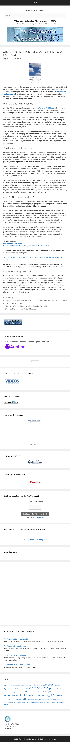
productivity (18, 702)
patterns (59, 300)
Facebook (40, 692)
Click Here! (60, 267)
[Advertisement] (9, 592)
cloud (61, 689)
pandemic (12, 702)
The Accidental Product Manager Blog (17, 665)
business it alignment (16, 689)
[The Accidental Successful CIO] (35, 423)
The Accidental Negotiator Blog (15, 655)
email (35, 692)
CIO (31, 688)
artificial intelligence (37, 685)
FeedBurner (40, 517)
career (24, 689)
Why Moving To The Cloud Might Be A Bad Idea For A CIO (26, 306)
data (26, 692)
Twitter (6, 704)
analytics (27, 685)
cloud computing (9, 692)
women (10, 704)
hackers (52, 692)
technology (60, 702)
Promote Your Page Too (35, 444)
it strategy (38, 699)
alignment (17, 685)
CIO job (38, 688)
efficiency (36, 300)
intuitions (43, 300)
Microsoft (54, 699)
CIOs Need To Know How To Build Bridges (20, 309)
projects (24, 702)
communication (20, 692)
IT (25, 699)
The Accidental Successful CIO (35, 21)
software (46, 702)
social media (39, 702)
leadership (45, 699)
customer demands (24, 300)
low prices (51, 300)
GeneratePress (51, 739)
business (50, 684)
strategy (52, 702)
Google (47, 692)
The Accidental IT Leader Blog (15, 646)
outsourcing (7, 702)
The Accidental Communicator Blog (16, 639)
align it (12, 685)
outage (59, 699)
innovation (20, 699)
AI (9, 685)
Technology (9, 298)
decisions (31, 692)
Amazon (22, 685)
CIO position (51, 688)
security (32, 702)
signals (21, 303)
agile (14, 300)
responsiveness (12, 303)
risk (27, 702)
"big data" (8, 300)
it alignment (31, 699)
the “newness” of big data (45, 108)
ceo (27, 689)
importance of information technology (27, 695)
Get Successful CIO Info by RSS (35, 540)
